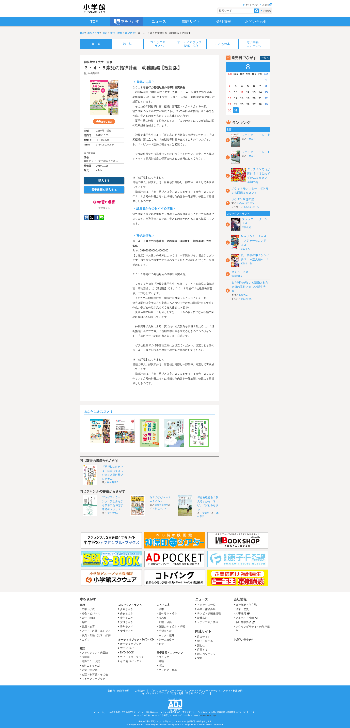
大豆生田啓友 (161, 505)
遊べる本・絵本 (168, 613)
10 (235, 92)
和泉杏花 (243, 295)
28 (260, 104)
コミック (164, 657)
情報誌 (86, 657)
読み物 (162, 617)
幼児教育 (130, 33)
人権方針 (140, 690)
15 (266, 92)
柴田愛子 (206, 513)
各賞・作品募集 (206, 609)
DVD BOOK (127, 652)
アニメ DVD (127, 648)
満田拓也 (245, 249)
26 (248, 104)
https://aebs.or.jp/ (208, 715)
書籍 (104, 33)
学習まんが (166, 630)
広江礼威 (246, 227)
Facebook (96, 217)
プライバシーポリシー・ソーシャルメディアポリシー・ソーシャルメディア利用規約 (196, 690)
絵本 (161, 609)
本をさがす (94, 33)
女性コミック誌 (91, 665)
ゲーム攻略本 (166, 639)
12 (248, 92)
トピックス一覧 (206, 604)
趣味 (84, 622)
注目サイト (203, 636)
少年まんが (126, 609)
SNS (200, 658)
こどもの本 (163, 604)
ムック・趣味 (166, 635)
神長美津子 (93, 73)
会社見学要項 (243, 622)
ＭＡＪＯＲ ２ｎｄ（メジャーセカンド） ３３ (256, 240)
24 (235, 104)
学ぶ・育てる (205, 640)
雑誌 (82, 648)
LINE (101, 217)
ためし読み (104, 121)
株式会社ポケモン (245, 203)
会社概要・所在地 (246, 604)
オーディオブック (130, 643)
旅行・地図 (88, 617)
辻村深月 (251, 139)
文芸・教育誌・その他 (95, 674)
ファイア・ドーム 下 (256, 152)
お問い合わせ (243, 639)
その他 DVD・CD (130, 661)
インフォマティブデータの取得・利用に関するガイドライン (175, 693)
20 (254, 98)
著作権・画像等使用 (118, 690)
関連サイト (203, 631)
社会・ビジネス (91, 613)
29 (266, 104)
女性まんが (126, 622)
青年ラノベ (126, 626)
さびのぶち (246, 299)
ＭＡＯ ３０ (240, 272)
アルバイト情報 (245, 617)
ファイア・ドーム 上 (256, 135)
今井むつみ (112, 513)
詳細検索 (267, 11)
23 (229, 104)
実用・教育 (116, 33)
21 (260, 98)
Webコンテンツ (206, 654)
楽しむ (201, 645)
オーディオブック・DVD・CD (136, 639)
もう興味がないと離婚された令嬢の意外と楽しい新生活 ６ (250, 287)
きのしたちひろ (251, 207)
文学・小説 (88, 609)
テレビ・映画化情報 (209, 613)
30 (229, 110)
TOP (82, 33)
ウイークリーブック (93, 678)
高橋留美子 (237, 276)
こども (86, 639)
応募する (202, 649)
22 (266, 98)
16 (229, 98)
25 (241, 104)
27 (254, 104)
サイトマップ (252, 5)
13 (254, 92)
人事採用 (241, 613)
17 (235, 98)
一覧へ (265, 57)
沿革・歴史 (242, 609)
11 (241, 92)
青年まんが (126, 617)
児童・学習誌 (89, 669)
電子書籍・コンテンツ (170, 652)
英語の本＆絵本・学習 (172, 626)
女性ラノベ (126, 630)
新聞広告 (202, 617)
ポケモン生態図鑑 (243, 199)
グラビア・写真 (168, 669)
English (265, 5)
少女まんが (126, 613)
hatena (86, 217)
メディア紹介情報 (207, 622)
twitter (91, 217)
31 (235, 110)
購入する (104, 180)
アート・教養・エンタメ (96, 630)
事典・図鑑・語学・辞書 (96, 635)
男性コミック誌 (91, 661)
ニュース (201, 599)
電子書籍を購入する (104, 189)
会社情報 (240, 599)
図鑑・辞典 (165, 622)
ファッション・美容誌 (95, 652)
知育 (161, 644)
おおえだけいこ (160, 508)
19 (248, 98)
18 (241, 98)
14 (260, 92)
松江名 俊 (246, 263)
